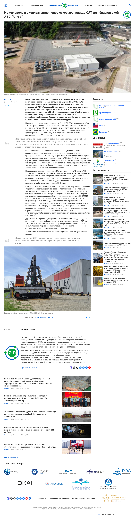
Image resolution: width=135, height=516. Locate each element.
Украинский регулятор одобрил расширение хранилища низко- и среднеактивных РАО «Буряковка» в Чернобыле (30, 414)
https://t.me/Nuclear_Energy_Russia (80, 367)
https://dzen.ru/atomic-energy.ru (77, 367)
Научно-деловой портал (108, 5)
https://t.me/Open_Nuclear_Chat (83, 367)
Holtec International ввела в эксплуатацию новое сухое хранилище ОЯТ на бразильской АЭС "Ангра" (116, 178)
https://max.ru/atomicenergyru (71, 367)
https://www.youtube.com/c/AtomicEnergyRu (89, 367)
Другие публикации (11, 457)
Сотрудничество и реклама (59, 498)
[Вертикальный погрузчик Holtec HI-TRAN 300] (47, 278)
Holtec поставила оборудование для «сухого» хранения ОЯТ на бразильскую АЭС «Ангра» (116, 189)
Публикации (20, 5)
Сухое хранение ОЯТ (107, 119)
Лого (64, 5)
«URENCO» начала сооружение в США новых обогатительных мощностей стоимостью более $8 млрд (30, 445)
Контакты (91, 498)
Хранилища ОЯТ (106, 113)
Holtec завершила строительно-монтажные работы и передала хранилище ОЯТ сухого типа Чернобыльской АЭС (116, 269)
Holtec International (111, 143)
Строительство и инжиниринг (115, 145)
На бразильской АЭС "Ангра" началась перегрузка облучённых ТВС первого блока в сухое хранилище (117, 233)
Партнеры (88, 5)
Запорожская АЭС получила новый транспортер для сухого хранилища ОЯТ (116, 280)
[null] (5, 105)
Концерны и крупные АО (114, 163)
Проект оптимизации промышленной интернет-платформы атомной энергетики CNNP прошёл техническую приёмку (26, 398)
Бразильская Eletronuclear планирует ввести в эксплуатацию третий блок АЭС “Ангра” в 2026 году (117, 222)
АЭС (107, 154)
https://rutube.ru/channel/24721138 (74, 367)
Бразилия (103, 132)
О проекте (42, 498)
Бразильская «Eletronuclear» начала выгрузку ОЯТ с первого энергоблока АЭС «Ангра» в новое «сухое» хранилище (117, 211)
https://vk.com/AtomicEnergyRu (86, 367)
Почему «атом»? (78, 498)
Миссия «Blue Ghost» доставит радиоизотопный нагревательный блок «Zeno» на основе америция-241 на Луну (29, 429)
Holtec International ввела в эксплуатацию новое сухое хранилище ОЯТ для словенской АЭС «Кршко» (116, 200)
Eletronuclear (109, 160)
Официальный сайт (28, 368)
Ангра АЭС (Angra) (111, 151)
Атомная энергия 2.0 (44, 317)
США (101, 126)
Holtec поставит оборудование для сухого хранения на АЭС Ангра (117, 244)
